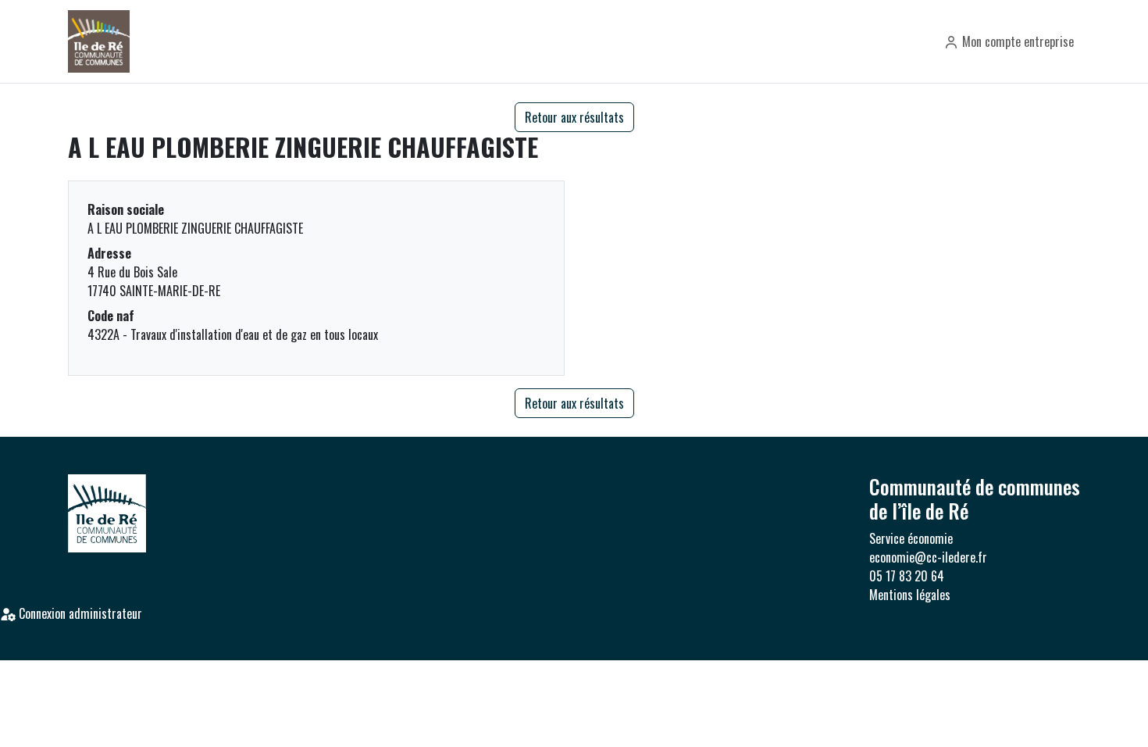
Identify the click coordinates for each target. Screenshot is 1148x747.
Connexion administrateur (79, 613)
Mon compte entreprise (1016, 41)
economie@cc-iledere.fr (928, 557)
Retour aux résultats (574, 117)
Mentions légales (909, 594)
